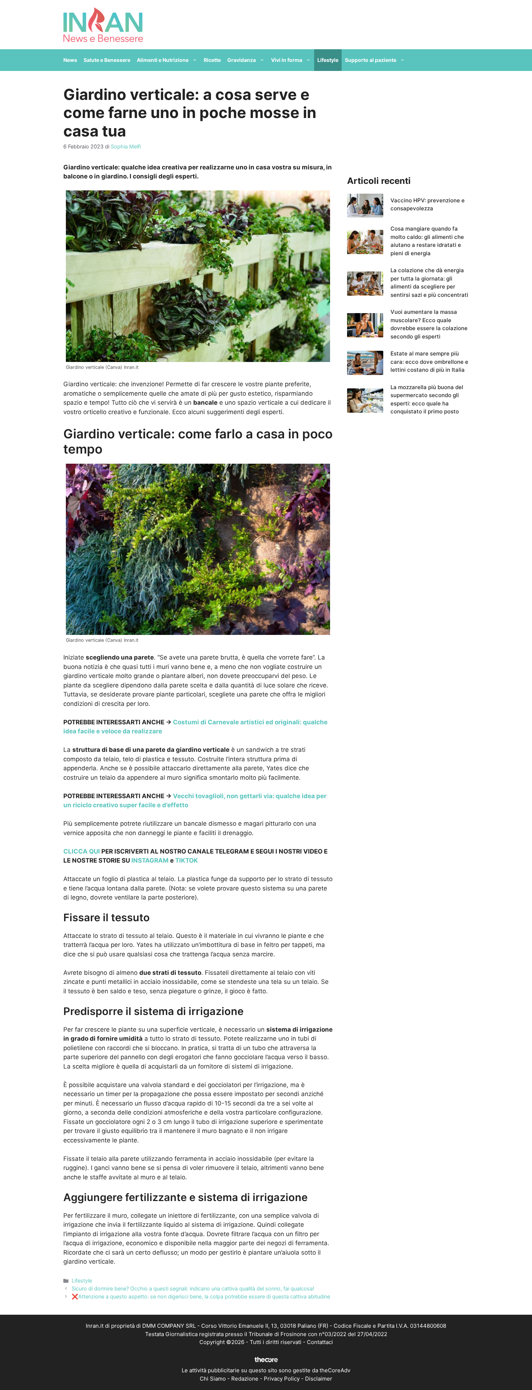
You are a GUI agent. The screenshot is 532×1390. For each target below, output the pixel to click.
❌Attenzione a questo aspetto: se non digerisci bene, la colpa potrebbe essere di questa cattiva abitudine (201, 1296)
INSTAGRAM (150, 860)
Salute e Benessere (107, 60)
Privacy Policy (282, 1378)
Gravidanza (241, 60)
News (70, 60)
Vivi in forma (286, 60)
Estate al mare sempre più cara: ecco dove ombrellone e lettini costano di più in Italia (429, 361)
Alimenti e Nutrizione (163, 60)
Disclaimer (318, 1378)
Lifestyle (327, 60)
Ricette (212, 60)
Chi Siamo (213, 1378)
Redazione (244, 1378)
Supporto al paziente (370, 60)
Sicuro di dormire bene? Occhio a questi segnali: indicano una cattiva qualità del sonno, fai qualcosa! (193, 1288)
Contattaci (320, 1342)
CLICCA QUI (81, 851)
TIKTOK (186, 860)
